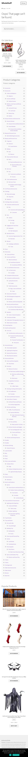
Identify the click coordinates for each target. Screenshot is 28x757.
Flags (10, 466)
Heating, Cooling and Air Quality (14, 388)
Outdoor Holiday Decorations (15, 469)
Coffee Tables (15, 386)
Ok (10, 755)
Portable (12, 394)
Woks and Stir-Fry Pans (17, 424)
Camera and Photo (11, 257)
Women (8, 241)
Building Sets (12, 531)
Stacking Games (12, 544)
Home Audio (9, 299)
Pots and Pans (13, 421)
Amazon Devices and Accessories (12, 118)
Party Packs (11, 363)
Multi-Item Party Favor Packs (17, 552)
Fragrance (9, 141)
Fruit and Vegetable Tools (16, 429)
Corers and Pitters (16, 432)
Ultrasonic (16, 342)
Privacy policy (16, 755)
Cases (13, 291)
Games (8, 539)
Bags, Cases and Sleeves (15, 288)
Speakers (9, 312)
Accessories (7, 88)
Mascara (12, 154)
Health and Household (10, 328)
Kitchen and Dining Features (13, 437)
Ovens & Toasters (11, 448)
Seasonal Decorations (12, 353)
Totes (11, 246)
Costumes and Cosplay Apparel (17, 209)
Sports (8, 484)
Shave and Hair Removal (12, 157)
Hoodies (7, 440)
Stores (11, 533)
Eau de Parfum (13, 146)
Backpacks (11, 228)
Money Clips (11, 113)
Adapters (11, 96)
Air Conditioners (12, 391)
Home (4, 8)
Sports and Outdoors (10, 482)
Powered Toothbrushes (17, 340)
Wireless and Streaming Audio (15, 301)
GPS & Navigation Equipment (13, 296)
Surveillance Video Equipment (15, 307)
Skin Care (9, 169)
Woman (7, 573)
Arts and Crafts (10, 523)
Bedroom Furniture (13, 369)
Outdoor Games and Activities (17, 490)
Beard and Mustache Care (16, 162)
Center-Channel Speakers (14, 315)
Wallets (10, 116)
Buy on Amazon (7, 66)
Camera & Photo (10, 254)
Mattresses (14, 378)
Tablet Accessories (13, 286)
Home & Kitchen (9, 345)
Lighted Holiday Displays (16, 471)
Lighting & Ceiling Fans (12, 350)
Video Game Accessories (10, 567)
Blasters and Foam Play (14, 557)
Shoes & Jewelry (9, 477)
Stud (13, 223)
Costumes (14, 212)
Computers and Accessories (13, 278)
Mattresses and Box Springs (16, 371)
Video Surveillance (13, 259)
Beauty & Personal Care (10, 133)
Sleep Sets (11, 196)
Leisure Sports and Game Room (16, 487)
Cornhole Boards (19, 498)
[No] (26, 752)
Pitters (15, 435)
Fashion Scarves (12, 101)
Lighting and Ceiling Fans (12, 503)
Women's (11, 143)
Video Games (8, 570)
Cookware (11, 419)
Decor (6, 249)
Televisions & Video (11, 317)
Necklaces (9, 479)
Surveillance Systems (15, 262)
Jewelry (10, 217)
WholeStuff (7, 3)
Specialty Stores (10, 233)
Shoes (6, 474)
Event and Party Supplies (12, 361)
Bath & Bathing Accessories (13, 136)
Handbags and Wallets (14, 244)
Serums (14, 176)
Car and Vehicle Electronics (13, 267)
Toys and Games (9, 520)
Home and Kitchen (9, 358)
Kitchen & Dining (9, 445)
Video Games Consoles (12, 322)
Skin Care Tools (12, 182)
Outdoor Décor (10, 464)
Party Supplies (10, 546)
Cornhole (16, 495)
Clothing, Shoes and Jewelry (11, 202)
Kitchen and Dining (11, 407)
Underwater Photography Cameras (15, 320)
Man (6, 453)
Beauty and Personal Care (11, 138)
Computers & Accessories (12, 275)
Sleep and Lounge (11, 194)
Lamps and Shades (13, 505)
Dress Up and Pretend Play (13, 536)
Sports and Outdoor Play (12, 554)
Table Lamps (13, 508)
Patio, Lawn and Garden (10, 461)
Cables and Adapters (11, 93)
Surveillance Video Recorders (17, 309)
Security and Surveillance (12, 304)
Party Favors (11, 549)
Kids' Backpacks (14, 231)
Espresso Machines (14, 412)
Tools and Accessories (12, 179)
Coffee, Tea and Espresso (14, 409)
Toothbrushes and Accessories (16, 333)
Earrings (12, 220)
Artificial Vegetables (15, 404)
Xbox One (7, 575)
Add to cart (14, 725)
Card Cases (12, 110)
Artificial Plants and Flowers (15, 402)
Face (10, 171)
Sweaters (9, 199)
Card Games (11, 541)
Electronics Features (11, 293)
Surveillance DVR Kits (17, 265)
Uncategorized (8, 565)
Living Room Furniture (14, 381)
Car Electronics (12, 270)
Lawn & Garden (8, 450)
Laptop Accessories (13, 280)
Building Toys (10, 528)
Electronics (7, 251)
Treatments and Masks (15, 174)
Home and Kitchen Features (13, 396)
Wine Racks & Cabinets (12, 355)
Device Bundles (12, 126)
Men (10, 207)
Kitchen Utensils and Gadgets (15, 427)
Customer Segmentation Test (15, 236)
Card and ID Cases (13, 108)
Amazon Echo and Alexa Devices (16, 123)
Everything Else (8, 325)
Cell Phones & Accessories (11, 188)
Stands (12, 283)
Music (6, 456)
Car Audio (12, 272)
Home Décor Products (12, 399)
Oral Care (9, 330)
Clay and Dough (12, 525)
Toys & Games (8, 518)
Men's (10, 159)
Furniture (9, 366)
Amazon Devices (10, 121)
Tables (11, 383)
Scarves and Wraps (11, 98)
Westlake (12, 238)
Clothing (7, 191)
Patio (6, 458)
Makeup (8, 149)
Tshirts (6, 560)
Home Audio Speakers (12, 348)
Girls (8, 215)
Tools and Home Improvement (12, 500)
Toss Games (15, 492)
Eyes (10, 151)
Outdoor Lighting (13, 511)
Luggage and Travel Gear (12, 225)
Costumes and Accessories (13, 204)
